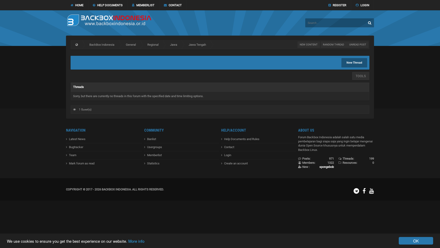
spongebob (326, 167)
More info (136, 241)
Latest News (77, 139)
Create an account (236, 163)
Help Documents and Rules (241, 139)
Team (72, 155)
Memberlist (154, 155)
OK (416, 241)
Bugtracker (76, 147)
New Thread (354, 62)
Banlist (151, 139)
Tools (361, 76)
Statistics (153, 163)
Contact (229, 147)
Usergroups (154, 147)
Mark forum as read (81, 163)
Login (227, 155)
